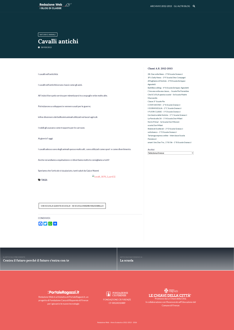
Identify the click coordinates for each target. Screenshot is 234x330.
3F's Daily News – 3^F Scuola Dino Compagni (166, 77)
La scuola (126, 260)
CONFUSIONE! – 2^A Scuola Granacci (164, 105)
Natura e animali (48, 35)
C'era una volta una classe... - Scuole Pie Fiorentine (168, 91)
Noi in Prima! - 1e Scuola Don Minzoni (163, 122)
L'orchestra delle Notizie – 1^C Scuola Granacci (167, 115)
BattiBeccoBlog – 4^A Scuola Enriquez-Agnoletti (168, 88)
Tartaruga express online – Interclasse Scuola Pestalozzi (166, 137)
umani (150, 142)
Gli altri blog (182, 6)
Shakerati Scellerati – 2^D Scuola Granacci (165, 128)
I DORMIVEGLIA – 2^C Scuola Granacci (164, 108)
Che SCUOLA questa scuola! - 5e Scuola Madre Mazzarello (72, 206)
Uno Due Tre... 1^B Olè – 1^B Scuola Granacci (172, 142)
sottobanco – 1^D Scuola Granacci (162, 132)
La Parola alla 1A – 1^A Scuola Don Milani (165, 118)
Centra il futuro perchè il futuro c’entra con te (36, 260)
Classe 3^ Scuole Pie (156, 101)
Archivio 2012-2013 (161, 6)
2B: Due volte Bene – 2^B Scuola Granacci (165, 74)
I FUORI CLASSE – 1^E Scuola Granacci (164, 111)
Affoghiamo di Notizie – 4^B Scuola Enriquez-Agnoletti (167, 82)
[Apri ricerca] (194, 6)
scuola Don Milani (155, 125)
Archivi (151, 149)
